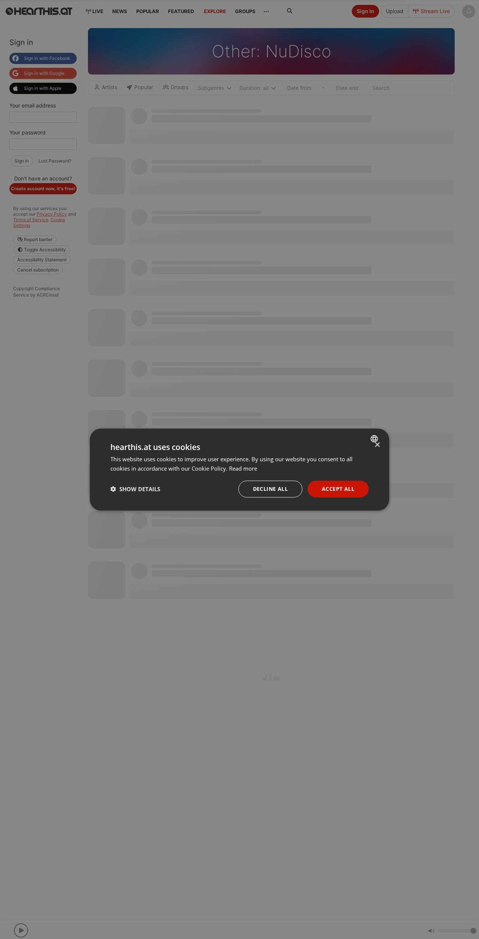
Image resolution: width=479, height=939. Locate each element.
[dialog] (239, 470)
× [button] (377, 445)
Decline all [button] (270, 488)
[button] (135, 489)
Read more (243, 468)
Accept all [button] (338, 488)
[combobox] (375, 439)
